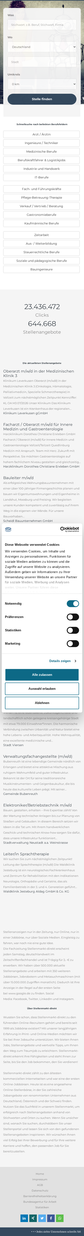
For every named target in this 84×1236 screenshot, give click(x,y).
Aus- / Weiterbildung (41, 243)
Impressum (39, 1179)
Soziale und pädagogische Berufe (41, 261)
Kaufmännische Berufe (41, 223)
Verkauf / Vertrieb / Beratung (41, 206)
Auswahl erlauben (42, 688)
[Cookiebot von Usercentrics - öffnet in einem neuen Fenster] (60, 529)
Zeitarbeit (41, 235)
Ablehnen (42, 703)
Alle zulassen (42, 674)
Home (40, 1173)
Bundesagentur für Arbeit (39, 1201)
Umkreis (14, 74)
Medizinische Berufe (41, 151)
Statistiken (42, 1207)
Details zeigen (60, 661)
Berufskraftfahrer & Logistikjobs (41, 160)
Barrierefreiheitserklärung (39, 1196)
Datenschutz (40, 1190)
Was (11, 15)
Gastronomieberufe (41, 215)
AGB (40, 1185)
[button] (24, 1218)
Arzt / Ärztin (42, 134)
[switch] (73, 616)
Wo (10, 37)
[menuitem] (41, 134)
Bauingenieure (41, 269)
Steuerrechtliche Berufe (41, 252)
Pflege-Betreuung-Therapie (41, 197)
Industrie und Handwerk (41, 169)
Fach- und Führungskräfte (41, 189)
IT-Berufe (41, 177)
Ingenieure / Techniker (41, 143)
